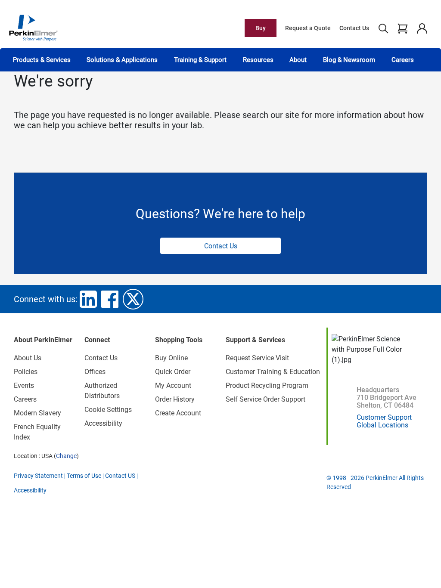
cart (402, 28)
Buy (260, 28)
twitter (133, 299)
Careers (402, 60)
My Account (173, 385)
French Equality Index (37, 432)
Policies (25, 372)
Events (24, 385)
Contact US (120, 475)
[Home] (33, 27)
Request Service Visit (257, 358)
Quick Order (172, 372)
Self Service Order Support (265, 399)
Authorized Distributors (102, 390)
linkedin (88, 299)
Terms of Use (84, 475)
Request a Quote (308, 28)
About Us (27, 358)
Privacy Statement (38, 475)
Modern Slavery (37, 413)
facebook (109, 299)
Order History (175, 399)
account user (421, 28)
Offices (95, 372)
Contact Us (354, 28)
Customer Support (384, 417)
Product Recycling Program (267, 385)
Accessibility (103, 423)
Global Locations (382, 425)
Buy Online (171, 358)
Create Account (178, 413)
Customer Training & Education (273, 372)
